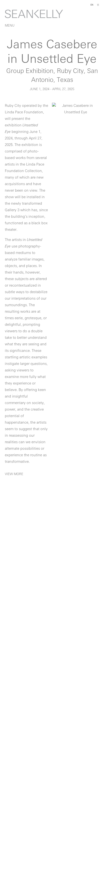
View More (14, 474)
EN (91, 5)
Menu (10, 25)
